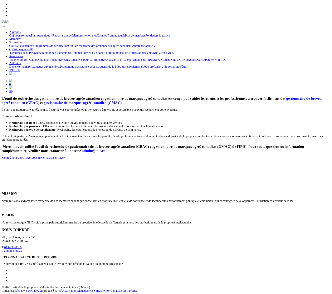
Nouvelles (189, 59)
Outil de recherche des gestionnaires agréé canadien (99, 45)
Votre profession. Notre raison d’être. (164, 66)
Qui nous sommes (20, 35)
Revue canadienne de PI (168, 59)
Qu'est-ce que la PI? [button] (21, 49)
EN (11, 91)
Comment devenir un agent (87, 52)
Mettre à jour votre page (16, 157)
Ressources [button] (16, 56)
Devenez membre (20, 66)
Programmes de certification (51, 45)
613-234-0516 (13, 247)
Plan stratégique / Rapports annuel (51, 35)
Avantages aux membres (45, 66)
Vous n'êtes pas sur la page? (48, 157)
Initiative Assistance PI (109, 59)
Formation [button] (15, 42)
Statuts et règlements (130, 66)
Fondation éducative (157, 35)
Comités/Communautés (111, 35)
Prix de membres (135, 35)
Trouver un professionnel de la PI (29, 59)
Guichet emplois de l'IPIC (138, 59)
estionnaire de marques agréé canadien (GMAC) (84, 103)
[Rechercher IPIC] (10, 88)
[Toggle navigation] (3, 26)
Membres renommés (84, 35)
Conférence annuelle (143, 45)
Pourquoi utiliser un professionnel (124, 52)
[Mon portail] (10, 80)
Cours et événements (21, 45)
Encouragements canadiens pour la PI (72, 59)
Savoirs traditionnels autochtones (51, 52)
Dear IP (200, 59)
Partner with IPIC (215, 59)
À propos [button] (15, 32)
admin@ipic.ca (93, 151)
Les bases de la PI (20, 52)
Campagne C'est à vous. (159, 52)
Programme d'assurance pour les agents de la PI (89, 66)
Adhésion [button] (15, 63)
